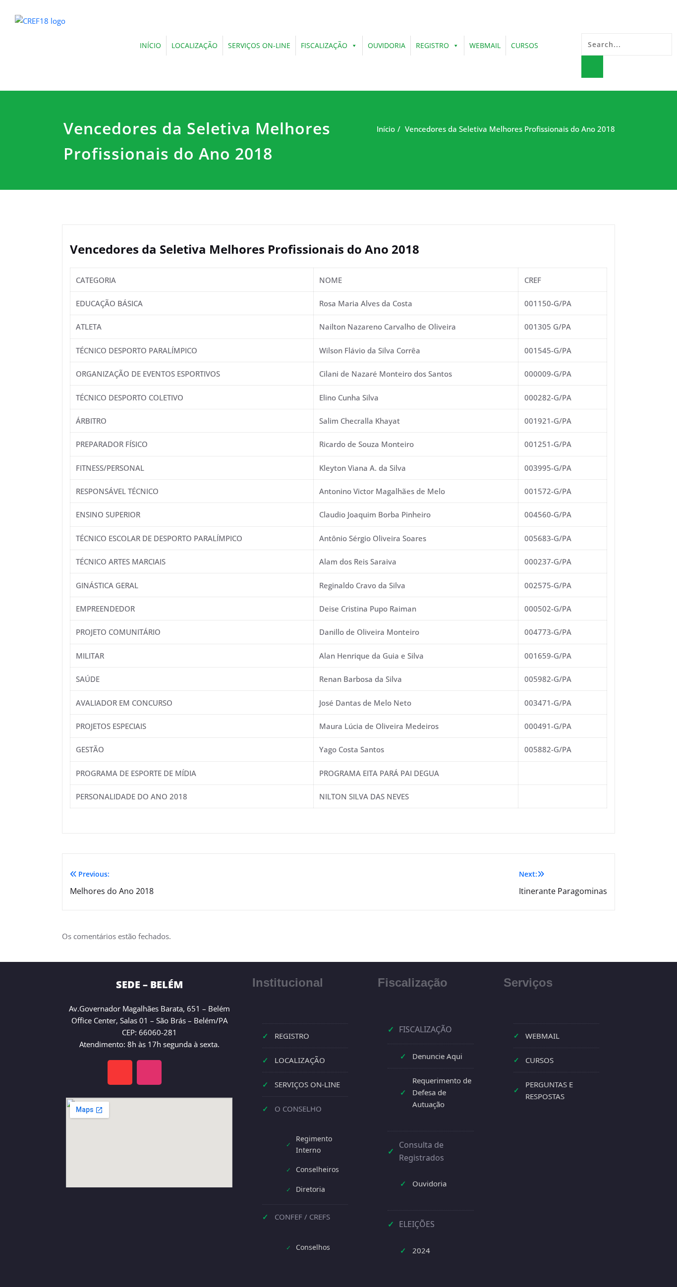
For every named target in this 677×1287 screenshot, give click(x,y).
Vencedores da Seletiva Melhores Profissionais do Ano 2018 (510, 129)
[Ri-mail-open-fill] (120, 1072)
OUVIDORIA (386, 45)
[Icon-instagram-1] (149, 1072)
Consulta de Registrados (421, 1151)
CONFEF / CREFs (302, 1217)
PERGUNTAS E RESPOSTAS (549, 1090)
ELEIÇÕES (417, 1224)
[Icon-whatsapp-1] (178, 1072)
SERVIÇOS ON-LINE (259, 45)
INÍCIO (150, 45)
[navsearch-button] (586, 23)
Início (386, 129)
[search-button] (592, 67)
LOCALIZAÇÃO (194, 45)
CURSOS (524, 45)
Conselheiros (317, 1169)
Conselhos (313, 1247)
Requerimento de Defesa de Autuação (441, 1092)
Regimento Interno (314, 1144)
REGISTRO (432, 45)
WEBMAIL (485, 45)
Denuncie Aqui (437, 1056)
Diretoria (310, 1189)
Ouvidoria (429, 1183)
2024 (421, 1250)
